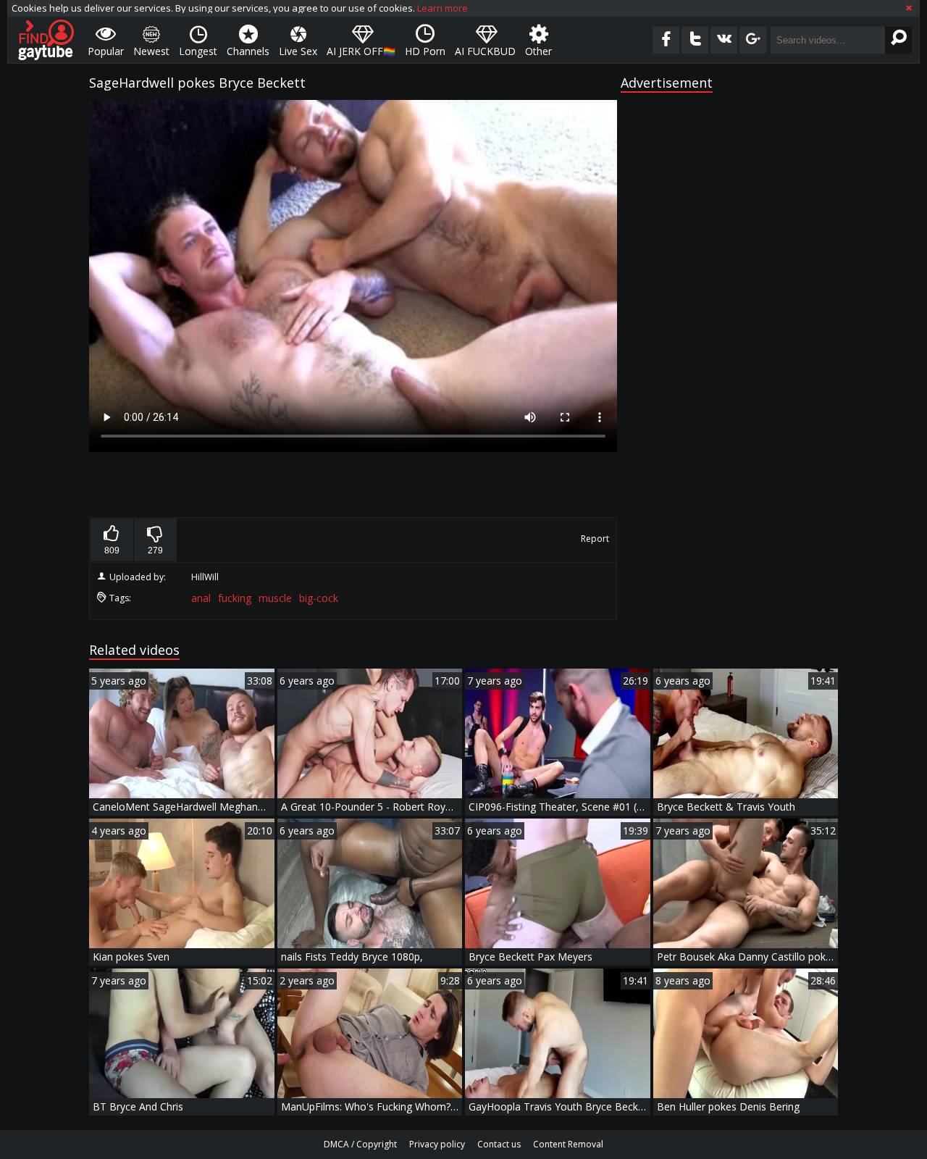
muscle (275, 598)
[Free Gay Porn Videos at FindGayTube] (46, 40)
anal (201, 598)
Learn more (442, 7)
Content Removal (568, 1144)
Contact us (499, 1144)
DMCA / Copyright (360, 1144)
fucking (234, 598)
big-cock (318, 598)
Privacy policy (437, 1144)
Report (595, 538)
